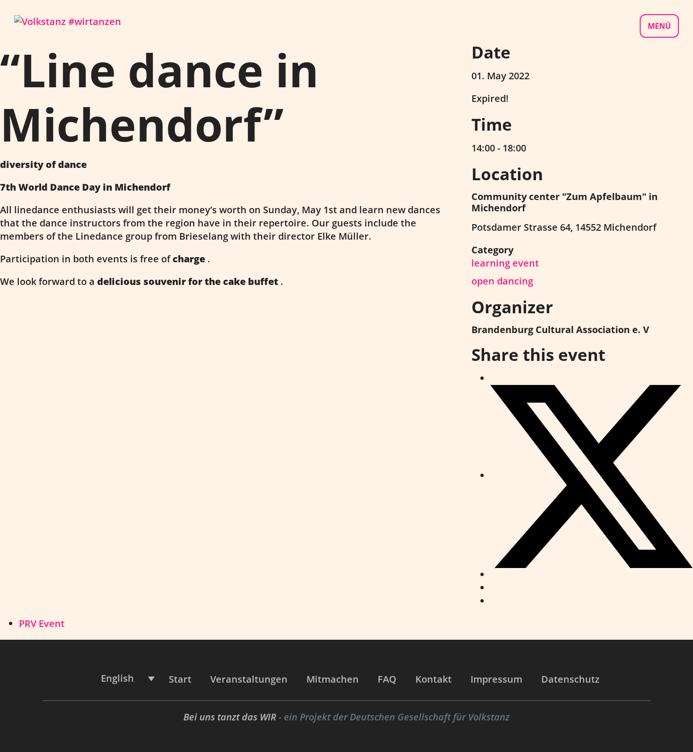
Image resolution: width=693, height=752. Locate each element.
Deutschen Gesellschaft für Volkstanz (430, 716)
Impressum (496, 679)
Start (180, 679)
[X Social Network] (591, 475)
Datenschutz (570, 679)
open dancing (502, 281)
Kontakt (433, 679)
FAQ (387, 679)
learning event (505, 263)
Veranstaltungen (249, 679)
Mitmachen (332, 679)
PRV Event (42, 623)
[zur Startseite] (67, 20)
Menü (659, 26)
